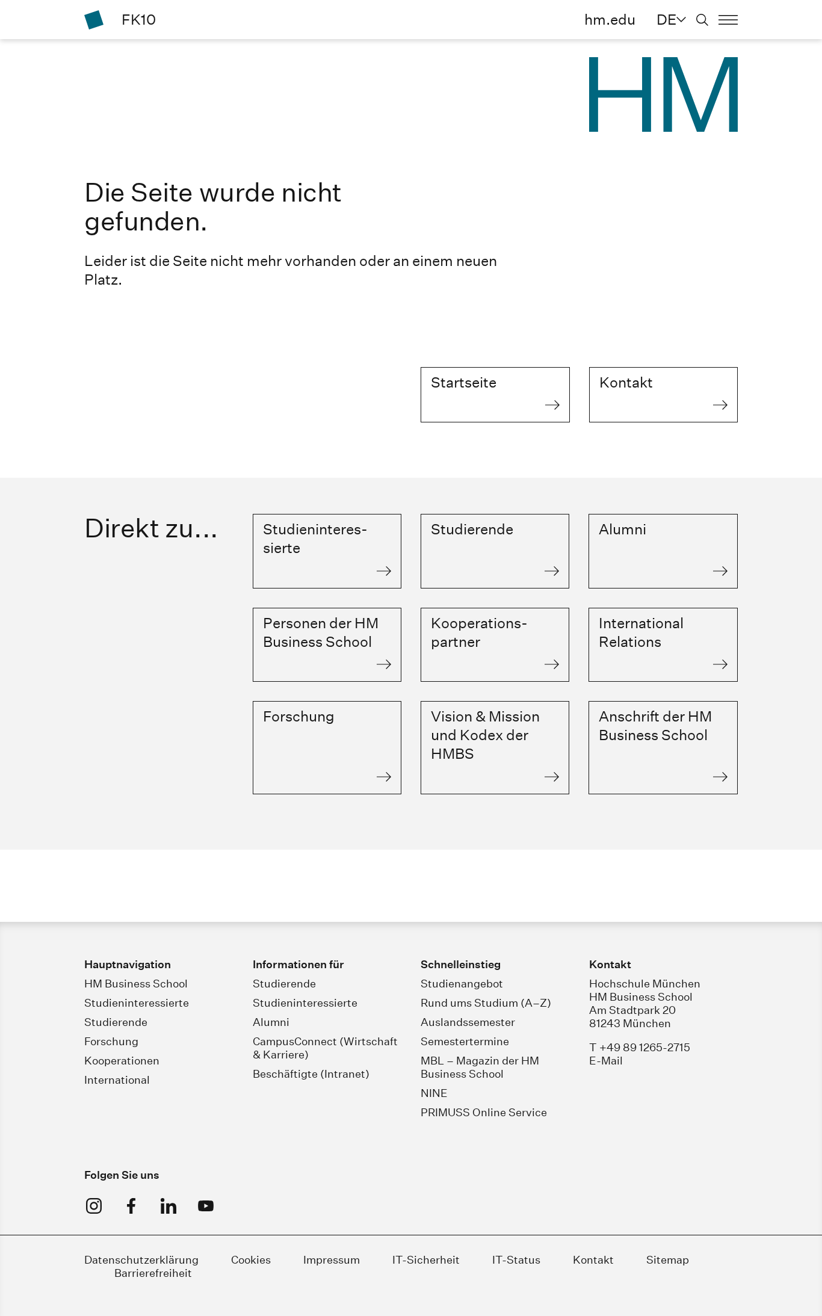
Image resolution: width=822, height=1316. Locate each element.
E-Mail (606, 1060)
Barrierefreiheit (153, 1273)
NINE (434, 1093)
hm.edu (609, 19)
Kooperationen (121, 1060)
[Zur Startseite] (94, 19)
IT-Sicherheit (426, 1259)
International (117, 1079)
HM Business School (136, 983)
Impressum (331, 1259)
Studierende (115, 1022)
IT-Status (516, 1259)
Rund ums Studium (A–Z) (486, 1002)
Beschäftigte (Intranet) (311, 1073)
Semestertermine (465, 1041)
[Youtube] (205, 1206)
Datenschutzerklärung (141, 1259)
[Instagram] (94, 1206)
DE (666, 19)
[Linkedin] (168, 1206)
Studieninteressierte (136, 1002)
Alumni (271, 1022)
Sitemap (667, 1259)
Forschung (111, 1041)
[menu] (728, 20)
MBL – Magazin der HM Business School (480, 1067)
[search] (702, 20)
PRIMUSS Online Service (484, 1112)
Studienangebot (462, 983)
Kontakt (593, 1259)
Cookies (251, 1259)
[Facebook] (131, 1206)
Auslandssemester (468, 1022)
